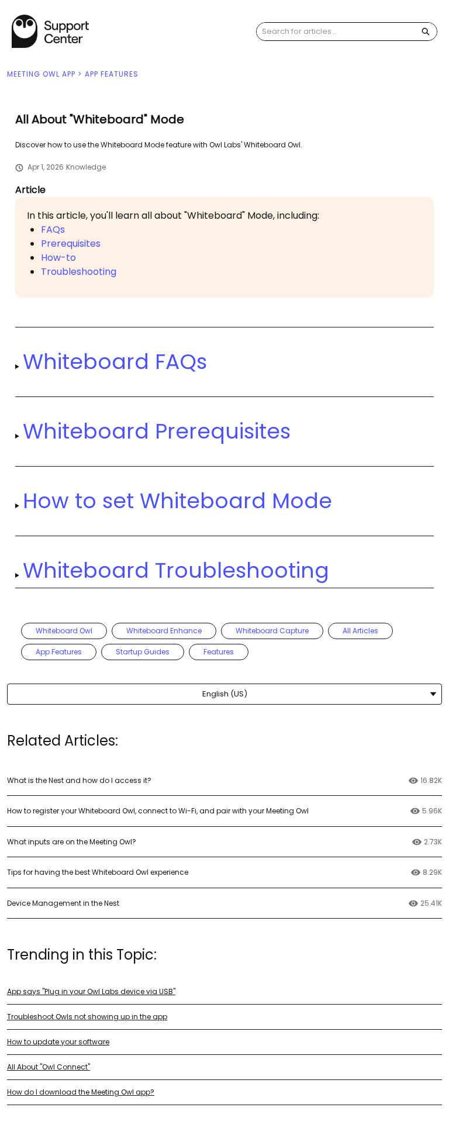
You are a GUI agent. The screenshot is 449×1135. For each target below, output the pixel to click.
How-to (58, 257)
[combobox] (336, 31)
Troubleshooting (78, 271)
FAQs (53, 229)
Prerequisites (71, 243)
